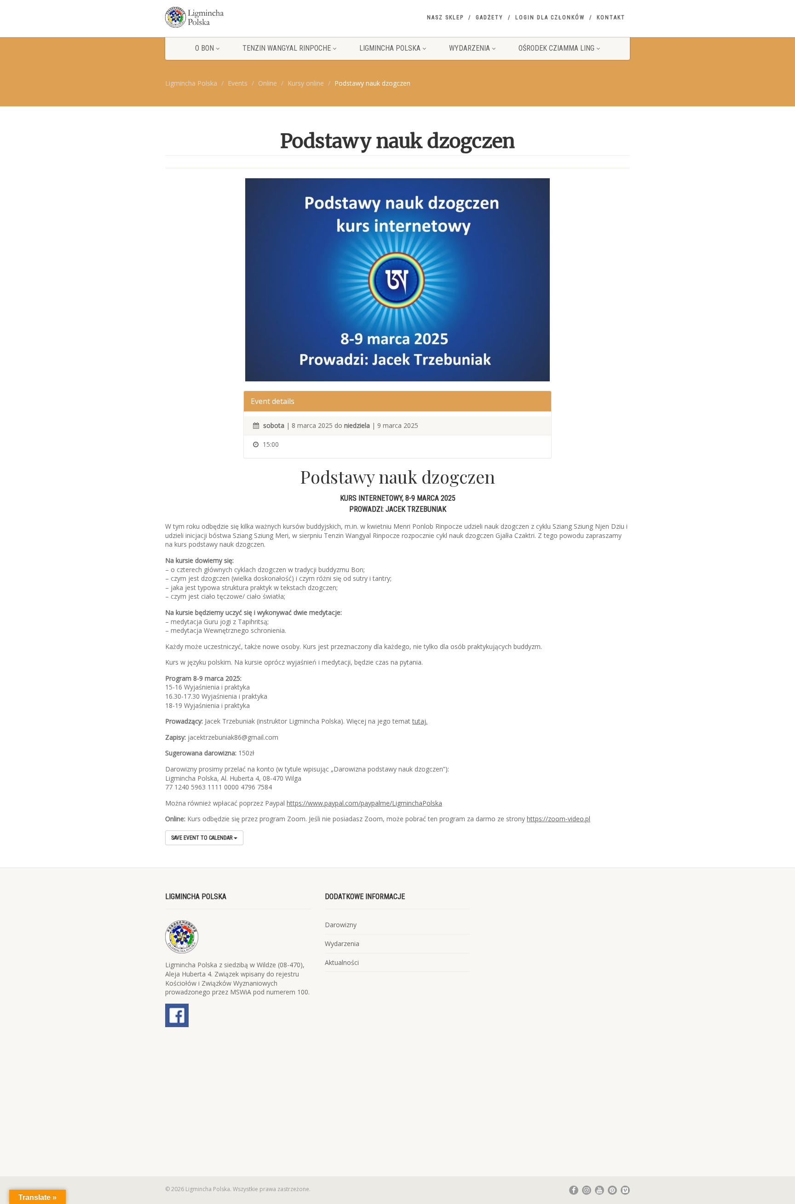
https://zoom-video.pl (558, 818)
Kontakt (611, 17)
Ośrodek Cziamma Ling (556, 48)
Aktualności (342, 962)
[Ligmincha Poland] (238, 17)
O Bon (204, 48)
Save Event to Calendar (202, 838)
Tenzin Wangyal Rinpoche (286, 48)
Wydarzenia (469, 48)
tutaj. (419, 721)
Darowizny (341, 924)
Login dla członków (550, 17)
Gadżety (489, 17)
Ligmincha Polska (390, 48)
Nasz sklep (445, 17)
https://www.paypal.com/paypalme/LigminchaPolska (364, 803)
